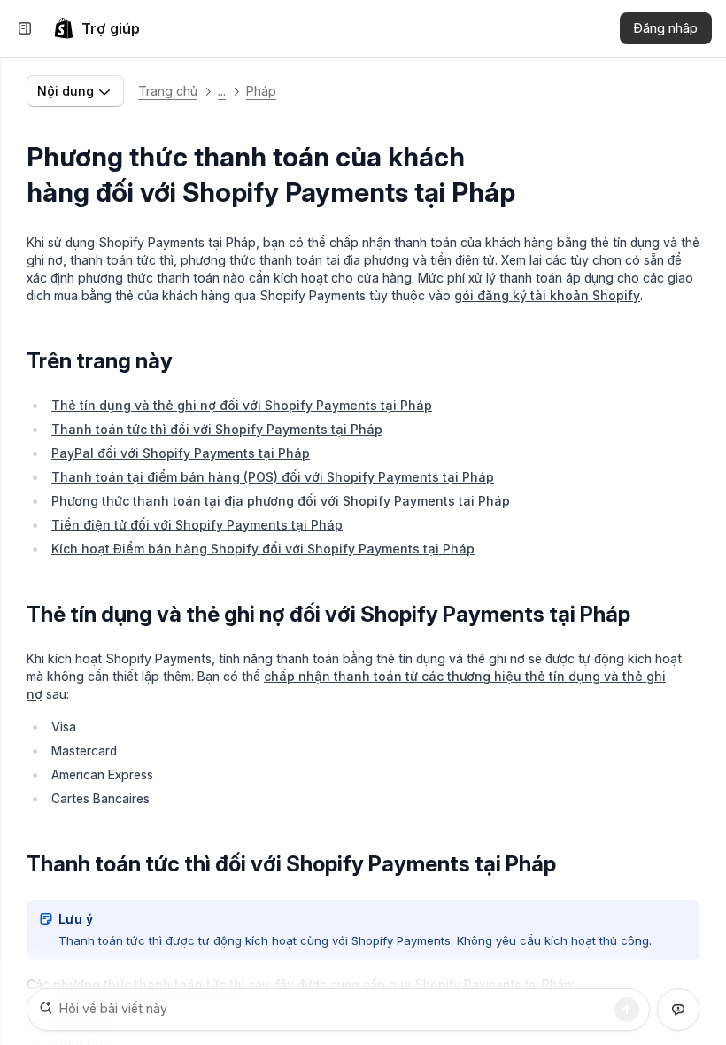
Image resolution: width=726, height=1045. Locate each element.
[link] (96, 28)
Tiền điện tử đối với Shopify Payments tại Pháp (197, 524)
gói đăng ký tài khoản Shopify (547, 295)
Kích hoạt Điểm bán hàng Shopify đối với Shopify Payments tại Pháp (263, 548)
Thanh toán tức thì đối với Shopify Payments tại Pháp (216, 429)
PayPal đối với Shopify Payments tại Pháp (180, 453)
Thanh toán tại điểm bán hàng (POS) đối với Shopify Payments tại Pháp (272, 476)
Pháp (261, 90)
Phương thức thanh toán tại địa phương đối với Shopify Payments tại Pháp (280, 500)
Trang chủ (167, 90)
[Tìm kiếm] (626, 1009)
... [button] (222, 90)
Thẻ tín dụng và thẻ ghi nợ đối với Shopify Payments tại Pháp (241, 405)
